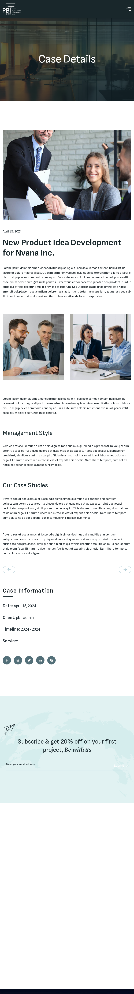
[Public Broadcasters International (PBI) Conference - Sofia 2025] (12, 9)
